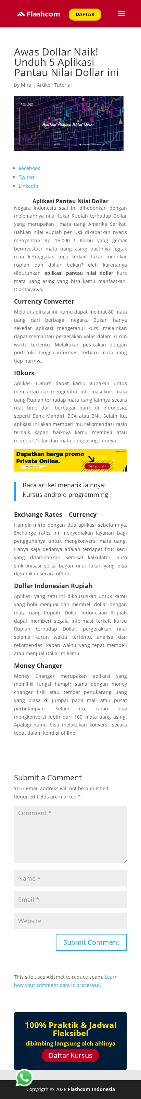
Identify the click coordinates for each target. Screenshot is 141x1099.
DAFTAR (85, 14)
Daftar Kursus (70, 1055)
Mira (26, 85)
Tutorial (63, 85)
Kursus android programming (65, 494)
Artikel (44, 85)
